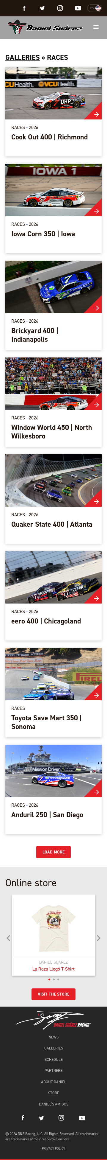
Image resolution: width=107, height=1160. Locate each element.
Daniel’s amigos (53, 1104)
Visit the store (53, 994)
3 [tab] (58, 979)
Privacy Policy (53, 1148)
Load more (53, 852)
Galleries (22, 57)
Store (53, 1092)
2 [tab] (54, 979)
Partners (53, 1070)
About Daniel (53, 1081)
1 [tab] (49, 979)
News (54, 1037)
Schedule (54, 1059)
